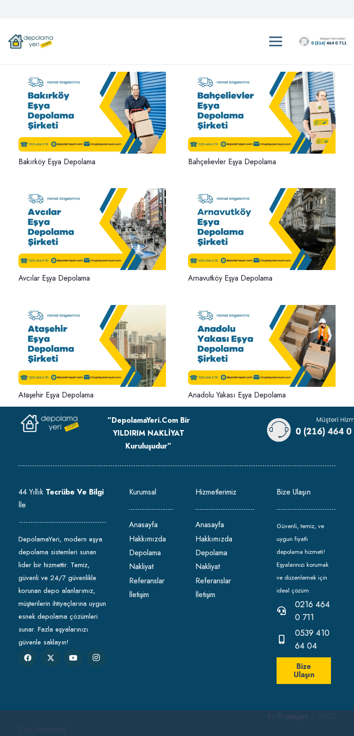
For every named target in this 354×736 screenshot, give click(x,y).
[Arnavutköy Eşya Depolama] (262, 194)
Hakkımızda (147, 539)
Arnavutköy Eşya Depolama (230, 278)
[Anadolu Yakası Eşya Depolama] (262, 311)
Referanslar (147, 580)
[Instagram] (96, 658)
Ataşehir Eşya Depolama (56, 395)
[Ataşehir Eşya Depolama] (92, 311)
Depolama (145, 552)
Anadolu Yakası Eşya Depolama (237, 395)
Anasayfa (143, 524)
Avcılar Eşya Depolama (54, 278)
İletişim (139, 594)
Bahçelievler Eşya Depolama (232, 161)
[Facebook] (27, 658)
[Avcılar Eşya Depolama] (92, 194)
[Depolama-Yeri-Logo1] (30, 42)
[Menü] (275, 41)
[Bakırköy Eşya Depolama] (92, 78)
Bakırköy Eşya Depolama (56, 161)
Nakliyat (141, 566)
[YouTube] (73, 658)
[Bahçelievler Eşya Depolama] (262, 78)
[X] (50, 658)
